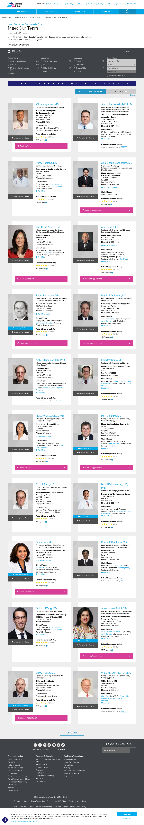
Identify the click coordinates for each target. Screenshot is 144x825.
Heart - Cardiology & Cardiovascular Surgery (24, 17)
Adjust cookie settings (18, 821)
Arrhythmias (40, 567)
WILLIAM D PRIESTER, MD (116, 672)
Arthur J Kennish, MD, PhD (50, 360)
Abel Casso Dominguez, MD (116, 162)
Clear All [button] (127, 51)
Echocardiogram (49, 388)
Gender (110, 65)
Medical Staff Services (71, 773)
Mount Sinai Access (15, 771)
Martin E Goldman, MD (113, 295)
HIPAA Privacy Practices (67, 801)
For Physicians (102, 4)
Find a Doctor (12, 773)
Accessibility (81, 807)
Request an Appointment (92, 343)
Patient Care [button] (79, 11)
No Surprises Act (14, 765)
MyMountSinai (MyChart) (55, 4)
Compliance (81, 801)
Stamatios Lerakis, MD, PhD (116, 104)
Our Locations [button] (51, 11)
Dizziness (44, 448)
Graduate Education (43, 767)
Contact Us (18, 801)
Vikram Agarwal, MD (47, 104)
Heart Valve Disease (60, 17)
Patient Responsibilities (43, 807)
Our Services (46, 17)
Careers (26, 801)
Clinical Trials (12, 785)
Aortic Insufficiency (55, 184)
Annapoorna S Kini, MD (114, 608)
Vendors (72, 807)
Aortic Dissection (120, 381)
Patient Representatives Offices (19, 779)
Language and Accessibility (17, 782)
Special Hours (113, 68)
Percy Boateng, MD (46, 162)
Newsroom (12, 787)
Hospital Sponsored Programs (74, 771)
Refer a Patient (69, 765)
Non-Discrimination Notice (24, 807)
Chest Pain (47, 253)
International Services (15, 768)
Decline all (126, 819)
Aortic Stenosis (57, 186)
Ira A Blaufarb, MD (111, 415)
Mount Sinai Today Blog (41, 750)
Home (4, 17)
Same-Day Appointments (118, 4)
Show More (72, 732)
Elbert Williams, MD (112, 360)
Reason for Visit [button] (14, 58)
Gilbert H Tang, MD (46, 608)
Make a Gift (132, 4)
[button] (127, 11)
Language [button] (78, 58)
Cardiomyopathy (114, 444)
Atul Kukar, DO (109, 227)
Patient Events (13, 790)
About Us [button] (106, 11)
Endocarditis (124, 696)
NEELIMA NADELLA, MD (50, 415)
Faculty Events (41, 781)
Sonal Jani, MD (44, 542)
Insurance (39, 778)
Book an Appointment (28, 146)
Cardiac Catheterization (44, 323)
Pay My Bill (91, 4)
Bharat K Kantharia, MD (114, 542)
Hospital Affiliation (114, 61)
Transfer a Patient (70, 759)
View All (13, 74)
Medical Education (42, 764)
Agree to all (127, 814)
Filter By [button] (17, 51)
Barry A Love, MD (45, 672)
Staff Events (68, 776)
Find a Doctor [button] (22, 11)
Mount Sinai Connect (71, 762)
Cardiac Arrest (116, 566)
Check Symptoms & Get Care (75, 4)
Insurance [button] (45, 58)
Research (39, 770)
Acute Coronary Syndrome (110, 632)
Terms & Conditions (38, 801)
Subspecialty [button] (112, 72)
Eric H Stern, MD (45, 484)
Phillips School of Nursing (45, 776)
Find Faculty (40, 773)
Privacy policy (32, 821)
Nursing (67, 768)
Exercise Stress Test (108, 698)
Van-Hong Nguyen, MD (48, 227)
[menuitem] (121, 61)
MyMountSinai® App (15, 759)
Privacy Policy (52, 801)
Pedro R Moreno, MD (47, 295)
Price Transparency (60, 807)
